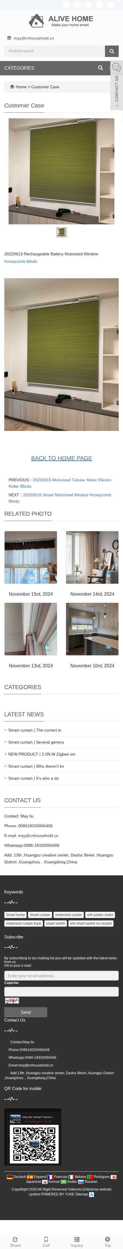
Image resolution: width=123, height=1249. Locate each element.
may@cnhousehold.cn (34, 38)
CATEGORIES (19, 68)
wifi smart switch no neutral (91, 923)
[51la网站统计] (91, 1195)
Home (21, 87)
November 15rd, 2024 (31, 594)
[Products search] (112, 51)
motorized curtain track (23, 923)
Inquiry (77, 1245)
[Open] (116, 86)
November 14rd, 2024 (92, 594)
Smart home (15, 915)
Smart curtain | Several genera (36, 742)
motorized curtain (68, 915)
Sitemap (81, 1195)
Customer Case (45, 87)
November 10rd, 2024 (92, 665)
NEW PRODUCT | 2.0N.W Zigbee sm (42, 754)
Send (26, 1012)
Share (15, 1245)
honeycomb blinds (20, 261)
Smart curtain (40, 915)
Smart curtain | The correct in (34, 730)
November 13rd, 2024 (31, 665)
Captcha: (11, 983)
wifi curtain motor (100, 915)
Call (46, 1245)
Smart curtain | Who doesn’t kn (36, 766)
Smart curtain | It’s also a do (33, 778)
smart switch (55, 923)
